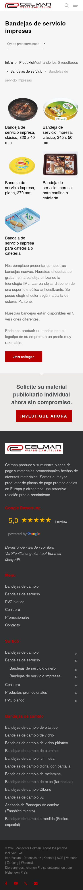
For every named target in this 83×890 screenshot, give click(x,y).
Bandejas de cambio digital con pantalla (37, 766)
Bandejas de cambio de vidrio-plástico (36, 742)
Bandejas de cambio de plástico (31, 727)
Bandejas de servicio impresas (35, 675)
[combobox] (25, 44)
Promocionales (17, 617)
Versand (71, 857)
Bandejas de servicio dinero (33, 668)
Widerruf (27, 862)
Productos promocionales (26, 692)
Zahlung (12, 862)
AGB (60, 857)
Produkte (26, 62)
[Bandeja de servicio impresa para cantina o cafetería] (60, 165)
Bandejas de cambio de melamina (33, 773)
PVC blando (14, 601)
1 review (61, 521)
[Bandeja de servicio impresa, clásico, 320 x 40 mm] (22, 109)
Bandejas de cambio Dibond (28, 789)
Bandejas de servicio (26, 71)
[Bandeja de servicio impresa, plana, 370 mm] (22, 165)
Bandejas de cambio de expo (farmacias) (39, 781)
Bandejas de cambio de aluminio (31, 750)
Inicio (9, 62)
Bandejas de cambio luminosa (29, 758)
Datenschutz (32, 857)
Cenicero (12, 609)
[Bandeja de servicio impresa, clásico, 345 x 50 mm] (60, 109)
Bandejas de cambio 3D (24, 797)
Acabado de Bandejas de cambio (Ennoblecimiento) (32, 807)
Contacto (12, 625)
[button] (75, 5)
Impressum (13, 857)
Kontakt (49, 857)
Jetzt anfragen (24, 356)
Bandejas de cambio (22, 586)
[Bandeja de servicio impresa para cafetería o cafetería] (22, 220)
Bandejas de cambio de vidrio (29, 735)
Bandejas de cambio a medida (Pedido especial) (36, 821)
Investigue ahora (43, 416)
